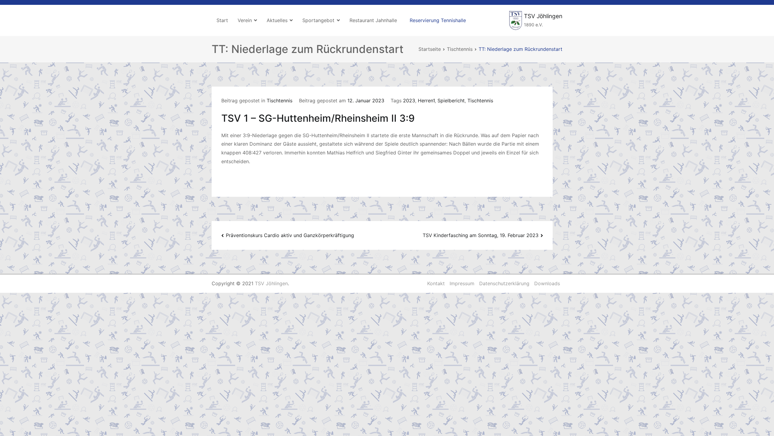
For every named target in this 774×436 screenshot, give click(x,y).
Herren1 (426, 100)
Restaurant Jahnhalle (373, 20)
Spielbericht (451, 100)
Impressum (462, 283)
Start (222, 20)
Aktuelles (277, 20)
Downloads (547, 283)
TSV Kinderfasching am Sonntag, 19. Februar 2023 (480, 235)
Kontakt (436, 283)
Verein (245, 20)
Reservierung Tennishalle (438, 20)
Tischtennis (279, 100)
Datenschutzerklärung (504, 283)
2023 (409, 100)
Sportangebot (318, 20)
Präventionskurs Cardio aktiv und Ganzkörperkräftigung (290, 235)
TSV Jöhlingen (543, 16)
